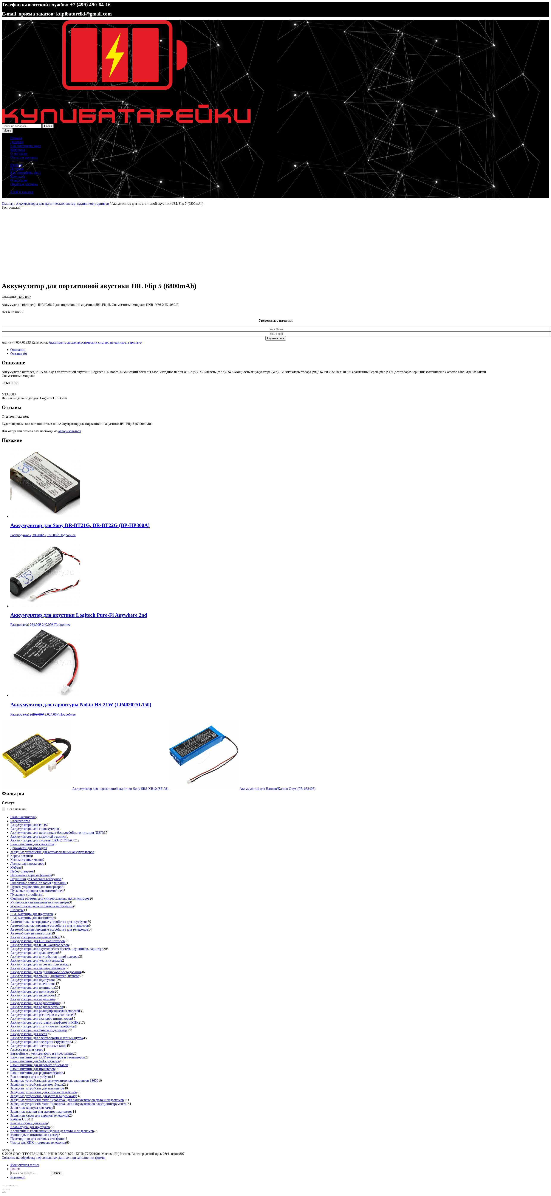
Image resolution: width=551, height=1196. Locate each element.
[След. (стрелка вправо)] (7, 1189)
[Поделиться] (12, 1185)
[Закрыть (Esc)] (16, 1185)
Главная (16, 138)
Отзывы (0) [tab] (18, 353)
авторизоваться (69, 431)
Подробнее (67, 535)
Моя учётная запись (24, 1165)
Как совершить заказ (25, 146)
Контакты (17, 150)
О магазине (18, 153)
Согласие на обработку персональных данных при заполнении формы (53, 1157)
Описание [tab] (17, 350)
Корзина (17, 1177)
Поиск (48, 126)
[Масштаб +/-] (3, 1185)
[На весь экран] (7, 1185)
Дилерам (16, 142)
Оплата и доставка (24, 157)
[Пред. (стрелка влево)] (3, 1189)
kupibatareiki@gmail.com (84, 14)
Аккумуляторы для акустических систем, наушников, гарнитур (62, 203)
